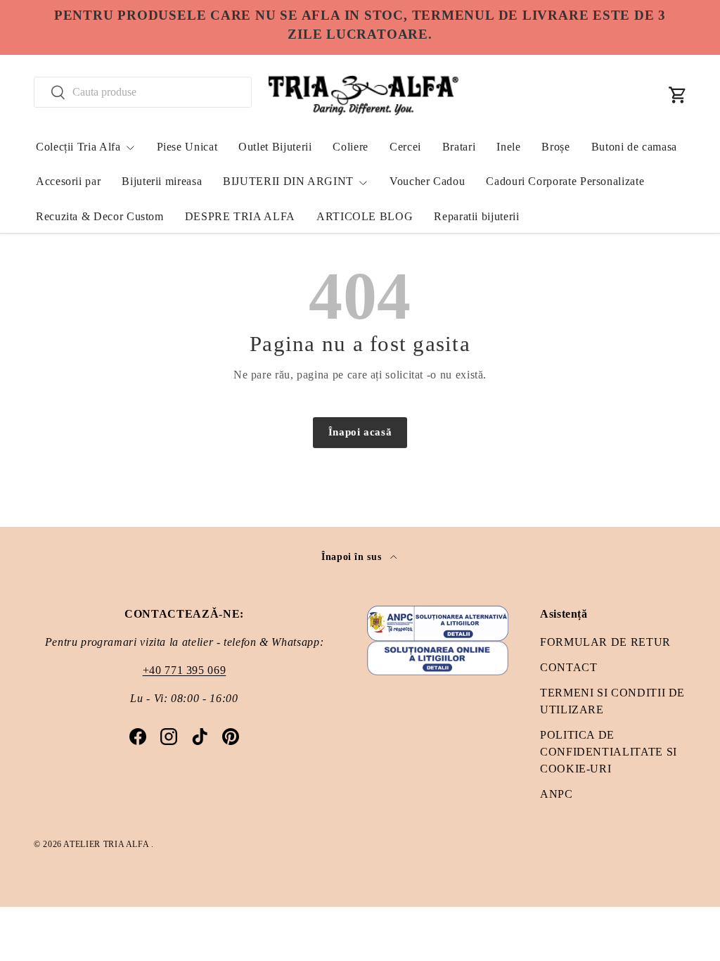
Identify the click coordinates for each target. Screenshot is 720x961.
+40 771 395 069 (184, 670)
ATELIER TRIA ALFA (107, 844)
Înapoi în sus (353, 556)
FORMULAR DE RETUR (605, 642)
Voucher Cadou (427, 181)
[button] (677, 94)
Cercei (405, 147)
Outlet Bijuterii (274, 147)
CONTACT (568, 667)
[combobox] (142, 92)
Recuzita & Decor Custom (100, 216)
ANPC (556, 794)
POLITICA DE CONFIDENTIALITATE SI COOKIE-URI (608, 752)
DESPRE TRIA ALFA (240, 216)
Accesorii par (68, 181)
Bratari (458, 147)
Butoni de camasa (634, 147)
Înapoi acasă (360, 432)
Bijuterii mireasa (162, 181)
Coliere (350, 147)
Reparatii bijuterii (476, 216)
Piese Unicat (187, 147)
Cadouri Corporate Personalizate (565, 181)
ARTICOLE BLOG (364, 216)
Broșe (555, 147)
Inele (508, 147)
